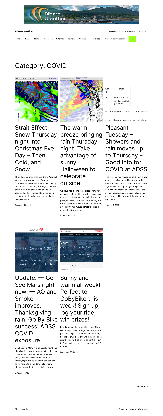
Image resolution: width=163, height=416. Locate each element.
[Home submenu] (21, 38)
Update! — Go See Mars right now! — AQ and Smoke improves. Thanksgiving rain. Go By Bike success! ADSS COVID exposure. (36, 309)
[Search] (132, 39)
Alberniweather (24, 31)
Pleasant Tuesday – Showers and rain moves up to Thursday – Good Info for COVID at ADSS (126, 148)
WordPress (143, 409)
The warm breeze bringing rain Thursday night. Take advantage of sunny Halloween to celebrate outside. (81, 155)
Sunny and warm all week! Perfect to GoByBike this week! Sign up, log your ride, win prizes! (80, 298)
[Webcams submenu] (88, 38)
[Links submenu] (39, 38)
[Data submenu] (30, 38)
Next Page (142, 386)
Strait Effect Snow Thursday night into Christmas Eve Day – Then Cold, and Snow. (36, 148)
